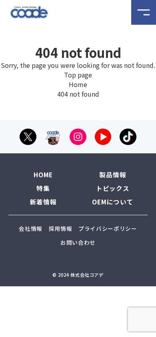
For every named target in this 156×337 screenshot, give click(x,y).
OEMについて (112, 201)
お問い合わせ (78, 242)
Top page (78, 74)
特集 (43, 188)
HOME (43, 174)
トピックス (113, 188)
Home (78, 84)
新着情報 (43, 201)
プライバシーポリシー (107, 228)
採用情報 (60, 228)
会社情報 (30, 228)
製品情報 (112, 174)
